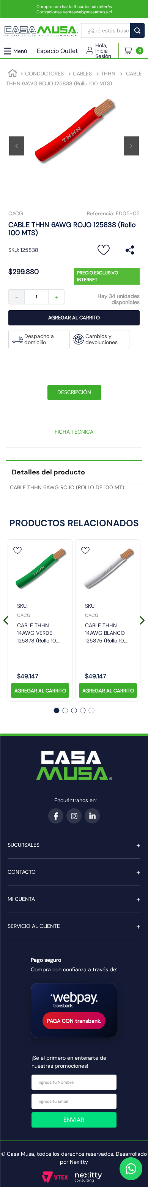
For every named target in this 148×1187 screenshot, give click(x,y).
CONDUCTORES (44, 73)
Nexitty (79, 1161)
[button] (102, 51)
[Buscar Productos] (138, 30)
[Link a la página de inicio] (12, 74)
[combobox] (113, 30)
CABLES (82, 73)
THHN (108, 73)
